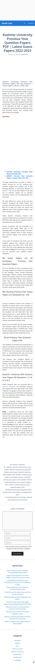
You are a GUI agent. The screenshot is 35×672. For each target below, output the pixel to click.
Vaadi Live (7, 23)
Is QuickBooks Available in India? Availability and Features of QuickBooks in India (17, 582)
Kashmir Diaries (17, 649)
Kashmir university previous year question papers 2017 (18, 482)
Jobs (17, 646)
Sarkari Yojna (17, 657)
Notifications (17, 654)
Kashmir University (8, 387)
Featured (17, 640)
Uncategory (17, 660)
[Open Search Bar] (24, 23)
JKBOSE (17, 643)
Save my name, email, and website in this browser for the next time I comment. (18, 548)
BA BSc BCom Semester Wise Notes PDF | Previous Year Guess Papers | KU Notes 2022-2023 (17, 492)
